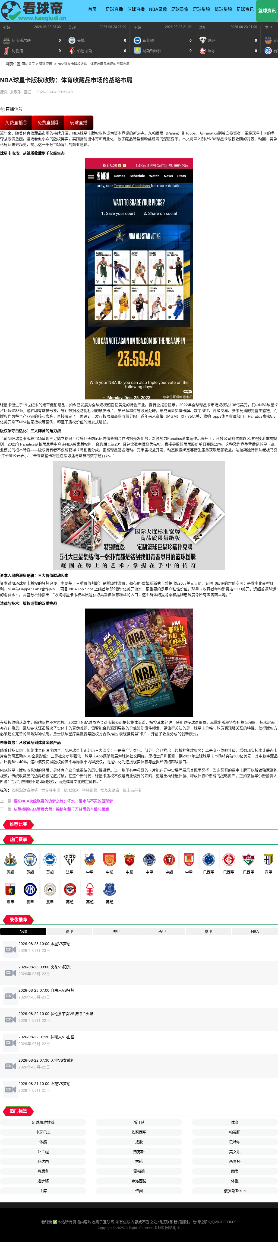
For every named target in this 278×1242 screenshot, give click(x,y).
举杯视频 (89, 790)
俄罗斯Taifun (235, 1191)
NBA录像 (158, 9)
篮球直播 (136, 9)
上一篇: (56, 801)
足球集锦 (201, 9)
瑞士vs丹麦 (132, 790)
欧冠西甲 (139, 1132)
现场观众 (71, 790)
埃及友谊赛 (109, 790)
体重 (235, 1181)
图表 (235, 1171)
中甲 (268, 27)
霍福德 (139, 1171)
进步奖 (43, 1181)
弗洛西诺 (139, 1181)
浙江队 (139, 1122)
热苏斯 (139, 1152)
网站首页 (28, 64)
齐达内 (43, 1161)
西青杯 (235, 1161)
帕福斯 (235, 1132)
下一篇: (54, 809)
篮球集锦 (223, 9)
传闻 (139, 1191)
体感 (43, 1142)
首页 (92, 9)
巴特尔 (235, 1142)
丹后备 (43, 1171)
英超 (6, 27)
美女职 (235, 1152)
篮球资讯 (267, 10)
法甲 (203, 27)
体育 (235, 1122)
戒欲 (139, 1142)
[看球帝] (34, 11)
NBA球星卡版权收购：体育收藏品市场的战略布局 (93, 64)
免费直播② (48, 122)
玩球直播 (79, 122)
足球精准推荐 (43, 1122)
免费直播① (16, 122)
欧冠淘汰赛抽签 (24, 790)
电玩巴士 (43, 1132)
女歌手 (15, 92)
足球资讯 (245, 9)
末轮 (139, 1161)
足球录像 (179, 9)
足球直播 (114, 9)
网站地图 (172, 1227)
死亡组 (43, 1152)
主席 (43, 1191)
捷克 (4, 92)
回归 (27, 92)
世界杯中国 (50, 790)
